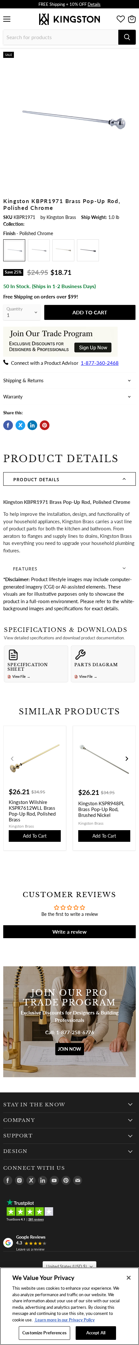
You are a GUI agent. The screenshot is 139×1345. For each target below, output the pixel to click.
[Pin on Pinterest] (44, 425)
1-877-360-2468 (100, 363)
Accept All (95, 1332)
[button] (69, 479)
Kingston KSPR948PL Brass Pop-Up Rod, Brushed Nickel (101, 809)
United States (66, 1266)
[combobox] (60, 37)
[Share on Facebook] (8, 425)
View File (21, 676)
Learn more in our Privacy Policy (64, 1319)
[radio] (14, 250)
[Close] (129, 1278)
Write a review (69, 931)
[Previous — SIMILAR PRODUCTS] (12, 759)
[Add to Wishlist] (130, 57)
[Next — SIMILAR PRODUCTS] (127, 759)
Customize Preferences (44, 1332)
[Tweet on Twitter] (20, 425)
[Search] (127, 37)
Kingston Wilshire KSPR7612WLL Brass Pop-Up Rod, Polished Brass (32, 810)
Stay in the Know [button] (34, 1105)
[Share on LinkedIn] (32, 425)
